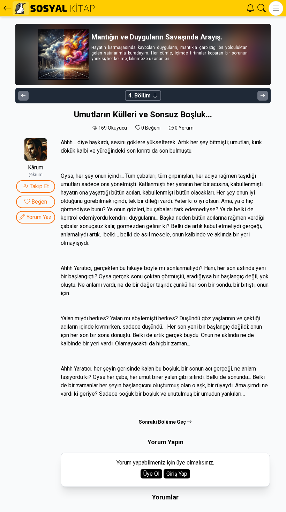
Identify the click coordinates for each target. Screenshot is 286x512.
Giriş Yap (176, 473)
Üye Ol (151, 473)
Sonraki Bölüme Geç (163, 422)
